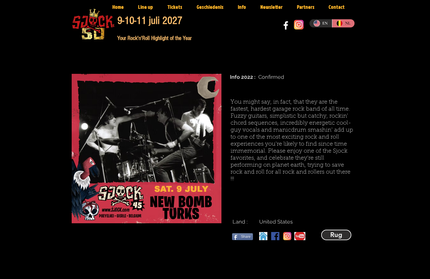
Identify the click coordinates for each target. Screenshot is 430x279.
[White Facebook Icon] (285, 25)
